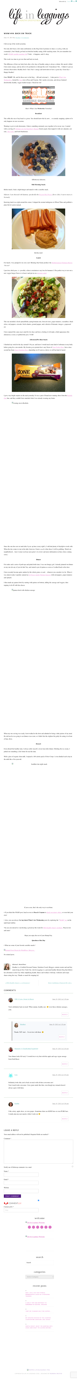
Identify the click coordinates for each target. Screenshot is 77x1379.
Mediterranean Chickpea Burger (62, 263)
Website (6, 1188)
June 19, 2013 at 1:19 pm (60, 999)
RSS (73, 1)
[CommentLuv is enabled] (12, 1204)
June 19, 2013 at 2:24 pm (60, 1049)
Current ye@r (9, 1207)
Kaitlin (17, 1103)
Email (69, 1)
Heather (23, 1024)
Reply (65, 1014)
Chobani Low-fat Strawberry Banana (27, 129)
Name (6, 1171)
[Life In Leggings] (38, 27)
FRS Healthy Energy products (52, 928)
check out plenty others (54, 912)
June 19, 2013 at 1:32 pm (57, 1024)
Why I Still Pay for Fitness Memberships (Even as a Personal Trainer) (38, 1294)
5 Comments (25, 38)
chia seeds (10, 131)
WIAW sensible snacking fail (18, 54)
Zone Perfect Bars (58, 347)
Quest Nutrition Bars (21, 350)
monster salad (42, 273)
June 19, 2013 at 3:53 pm (60, 1075)
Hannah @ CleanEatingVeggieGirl (26, 1048)
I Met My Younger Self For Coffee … (38, 1311)
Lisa (16, 1075)
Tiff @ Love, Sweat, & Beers (24, 999)
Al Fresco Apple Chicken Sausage (40, 575)
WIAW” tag (63, 920)
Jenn (20, 80)
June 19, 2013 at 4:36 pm (60, 1103)
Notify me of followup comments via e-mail (18, 1167)
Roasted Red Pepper (45, 194)
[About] (35, 1222)
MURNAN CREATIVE (56, 1373)
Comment (7, 1138)
